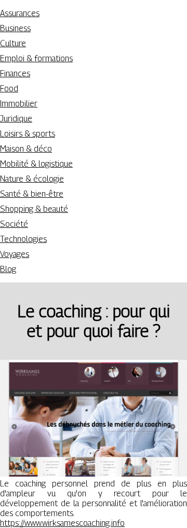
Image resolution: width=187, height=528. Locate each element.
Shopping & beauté (34, 209)
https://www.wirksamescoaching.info (62, 523)
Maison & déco (26, 149)
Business (15, 28)
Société (14, 224)
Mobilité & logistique (36, 164)
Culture (13, 43)
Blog (8, 269)
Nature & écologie (32, 179)
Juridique (16, 119)
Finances (15, 73)
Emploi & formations (36, 58)
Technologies (23, 239)
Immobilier (18, 104)
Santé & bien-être (31, 194)
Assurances (19, 13)
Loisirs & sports (27, 134)
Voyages (14, 254)
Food (9, 88)
